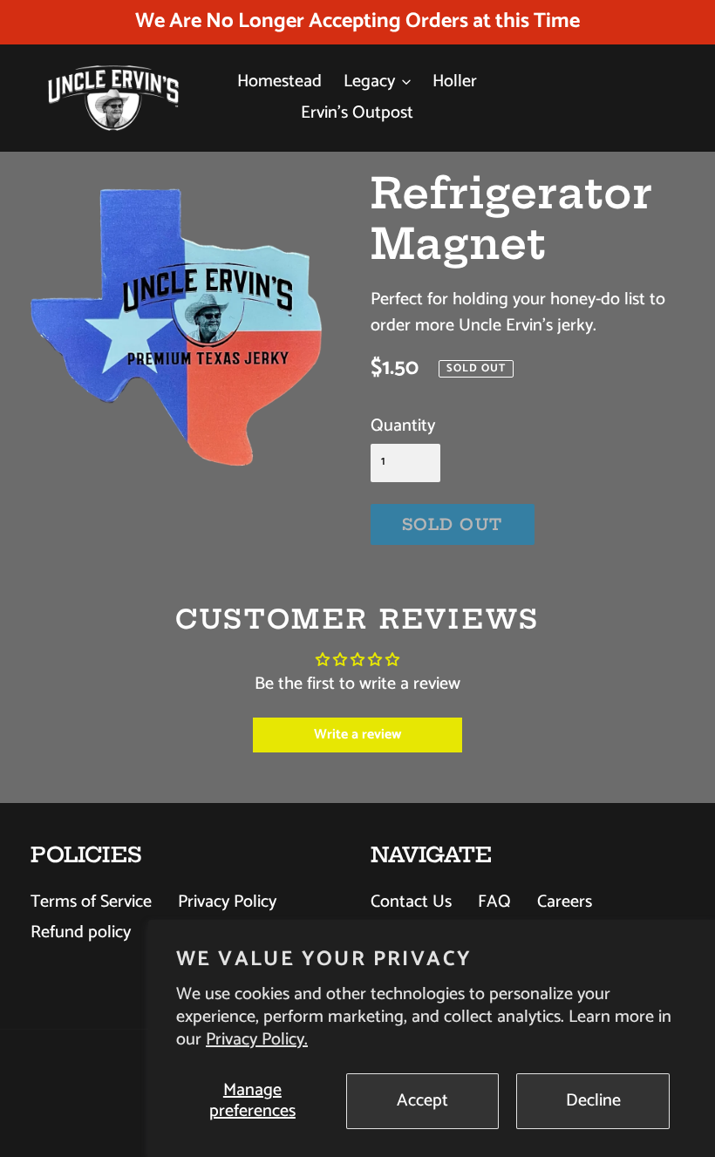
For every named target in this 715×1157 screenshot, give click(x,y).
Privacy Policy (227, 902)
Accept (422, 1100)
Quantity (403, 426)
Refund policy (81, 932)
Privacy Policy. (257, 1039)
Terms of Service (91, 902)
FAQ (494, 902)
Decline (593, 1100)
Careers (564, 902)
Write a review (357, 734)
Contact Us (411, 902)
